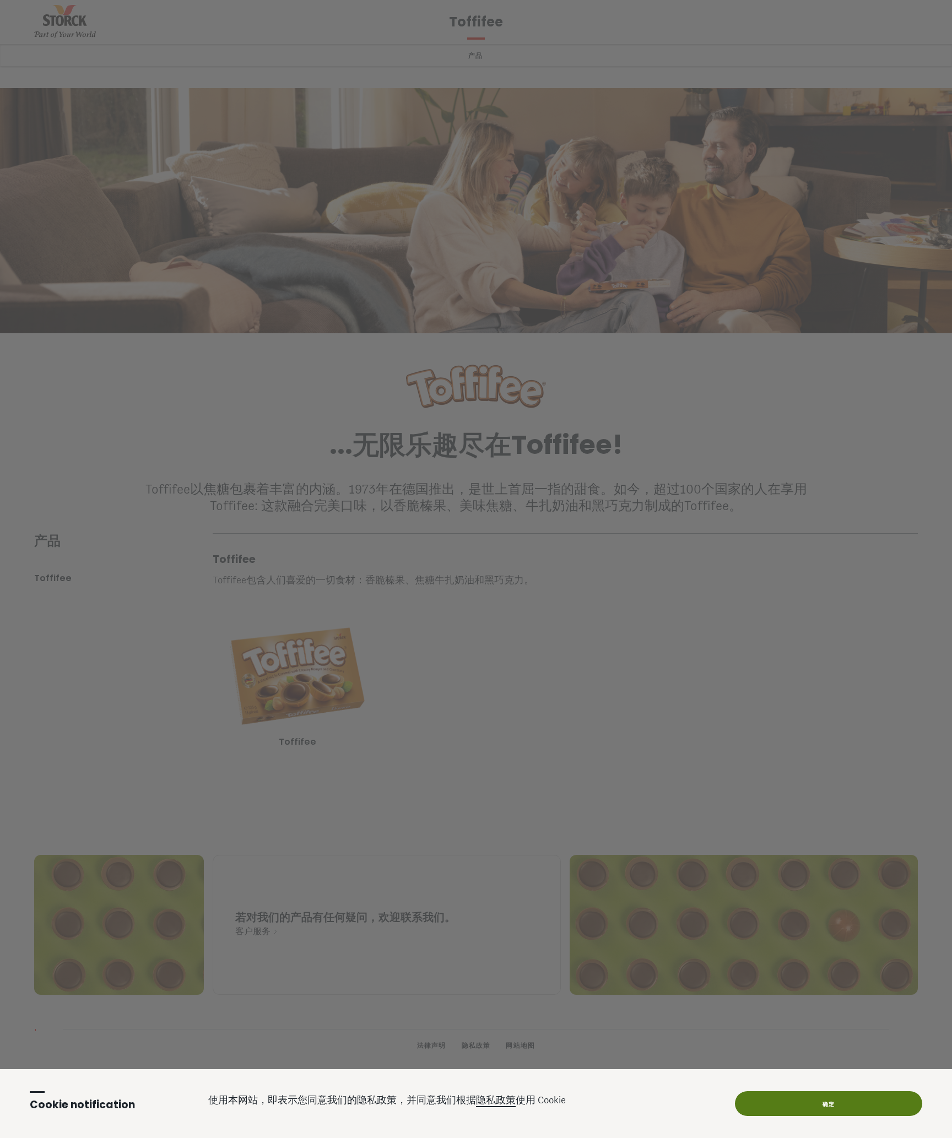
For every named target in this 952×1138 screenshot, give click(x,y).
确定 (829, 1104)
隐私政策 (496, 1101)
